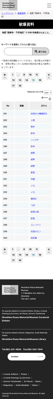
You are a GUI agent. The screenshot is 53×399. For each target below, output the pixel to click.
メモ (33, 185)
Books (38, 381)
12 (13, 80)
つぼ (33, 205)
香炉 (33, 126)
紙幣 (33, 153)
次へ (49, 76)
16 (40, 80)
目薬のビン (36, 231)
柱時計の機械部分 (39, 113)
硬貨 (33, 172)
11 (37, 74)
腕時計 (34, 198)
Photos (24, 374)
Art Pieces (28, 381)
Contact (14, 356)
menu (49, 7)
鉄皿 (33, 218)
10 (30, 74)
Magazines (8, 385)
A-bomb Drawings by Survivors (16, 378)
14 (26, 80)
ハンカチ (35, 139)
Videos (35, 385)
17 (13, 85)
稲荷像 (34, 238)
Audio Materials (22, 385)
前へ (5, 76)
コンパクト (36, 224)
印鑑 (33, 179)
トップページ (7, 13)
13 (20, 80)
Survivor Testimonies (12, 381)
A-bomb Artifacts (10, 374)
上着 (33, 120)
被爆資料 (21, 13)
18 (20, 85)
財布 (33, 133)
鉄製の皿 (35, 211)
